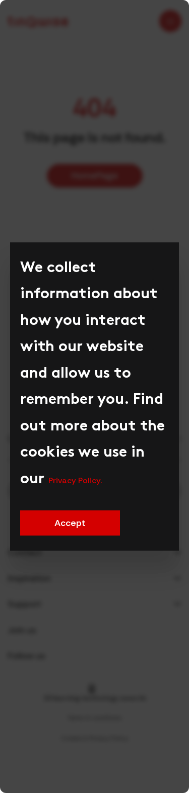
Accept (69, 523)
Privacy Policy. (75, 480)
